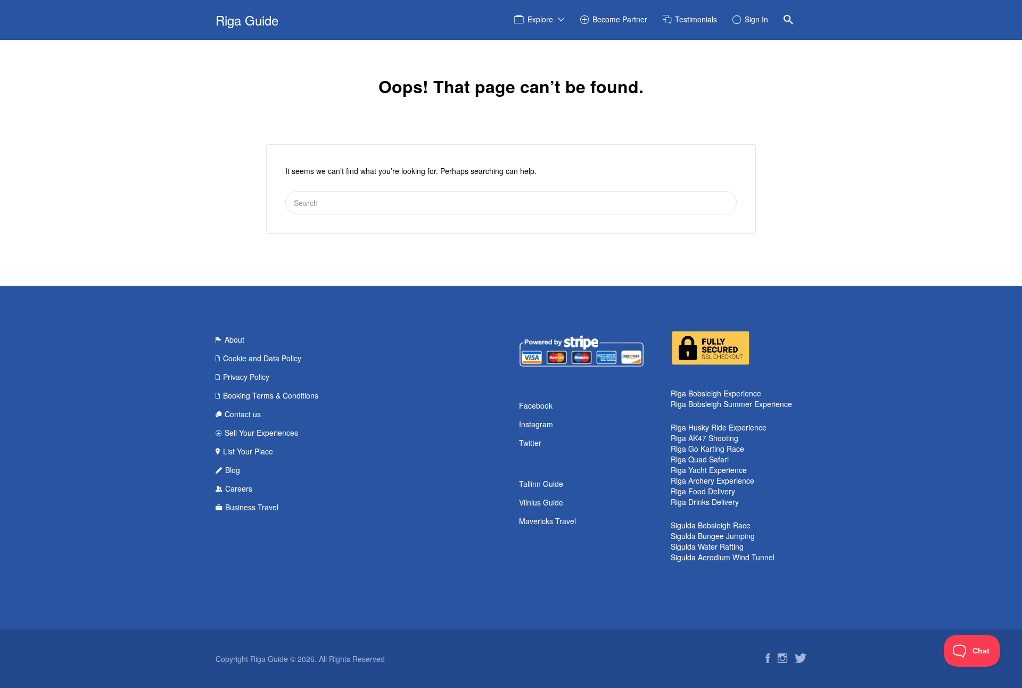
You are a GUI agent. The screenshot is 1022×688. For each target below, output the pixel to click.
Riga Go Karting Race (707, 448)
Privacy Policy (246, 376)
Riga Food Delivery (703, 491)
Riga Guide (247, 20)
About (234, 339)
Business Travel (251, 507)
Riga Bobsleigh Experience (716, 393)
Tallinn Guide (541, 483)
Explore (540, 19)
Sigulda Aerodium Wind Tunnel (722, 557)
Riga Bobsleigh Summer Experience (731, 404)
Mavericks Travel (547, 521)
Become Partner (619, 19)
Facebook (536, 405)
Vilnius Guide (541, 502)
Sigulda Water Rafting (707, 546)
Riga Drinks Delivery (705, 501)
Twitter (530, 442)
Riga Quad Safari (700, 459)
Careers (238, 488)
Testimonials (696, 19)
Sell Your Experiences (261, 432)
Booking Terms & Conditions (270, 395)
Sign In (756, 19)
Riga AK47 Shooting (704, 438)
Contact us (243, 414)
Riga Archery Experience (712, 480)
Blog (232, 470)
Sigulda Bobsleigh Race (711, 525)
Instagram (536, 424)
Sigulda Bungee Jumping (713, 535)
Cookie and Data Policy (262, 358)
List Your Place (248, 451)
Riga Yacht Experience (709, 470)
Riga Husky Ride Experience (719, 427)
